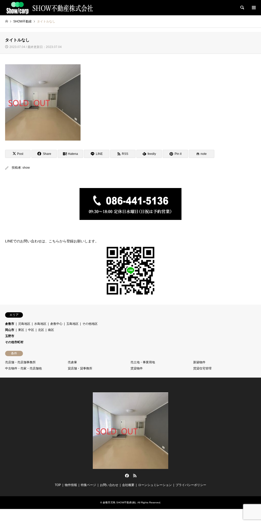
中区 (31, 330)
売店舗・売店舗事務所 (20, 362)
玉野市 (9, 336)
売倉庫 (72, 362)
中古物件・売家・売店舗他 (23, 368)
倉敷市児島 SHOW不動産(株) (119, 502)
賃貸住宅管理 (202, 368)
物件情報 (71, 485)
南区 (51, 330)
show (26, 167)
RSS (135, 475)
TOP (58, 485)
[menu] (253, 7)
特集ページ (88, 485)
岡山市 (9, 330)
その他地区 (90, 324)
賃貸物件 (136, 368)
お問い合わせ (109, 485)
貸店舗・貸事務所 (80, 368)
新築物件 (199, 362)
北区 (41, 330)
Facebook (126, 475)
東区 (21, 330)
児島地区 (24, 324)
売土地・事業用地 (142, 362)
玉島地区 (72, 324)
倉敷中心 (56, 324)
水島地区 (40, 324)
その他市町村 (14, 342)
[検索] (242, 7)
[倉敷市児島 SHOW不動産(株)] (49, 7)
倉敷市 (9, 324)
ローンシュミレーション (155, 485)
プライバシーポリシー (191, 485)
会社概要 (128, 485)
